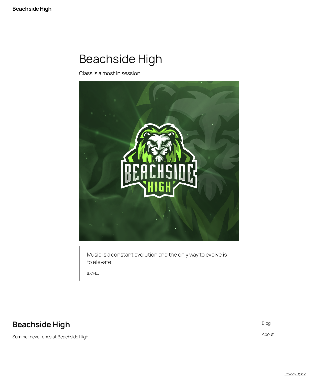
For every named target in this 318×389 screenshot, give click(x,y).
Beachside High (31, 8)
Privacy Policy (295, 374)
